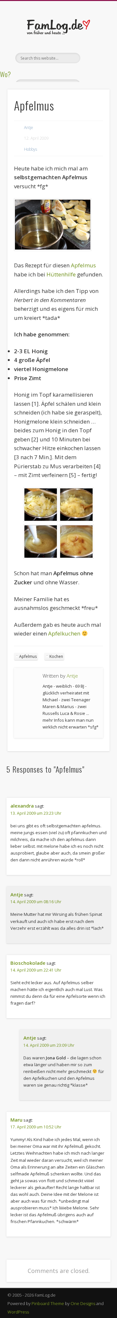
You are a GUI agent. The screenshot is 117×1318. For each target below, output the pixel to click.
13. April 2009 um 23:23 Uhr (35, 813)
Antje (28, 127)
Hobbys (30, 149)
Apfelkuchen (64, 633)
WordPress (18, 1312)
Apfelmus (83, 265)
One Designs (83, 1303)
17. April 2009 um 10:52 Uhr (35, 1127)
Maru (16, 1119)
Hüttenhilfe (61, 274)
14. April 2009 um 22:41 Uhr (35, 970)
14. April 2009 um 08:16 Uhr (35, 901)
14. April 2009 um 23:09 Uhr (48, 1045)
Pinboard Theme (48, 1303)
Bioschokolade (28, 963)
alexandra (22, 805)
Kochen (56, 656)
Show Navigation (94, 58)
